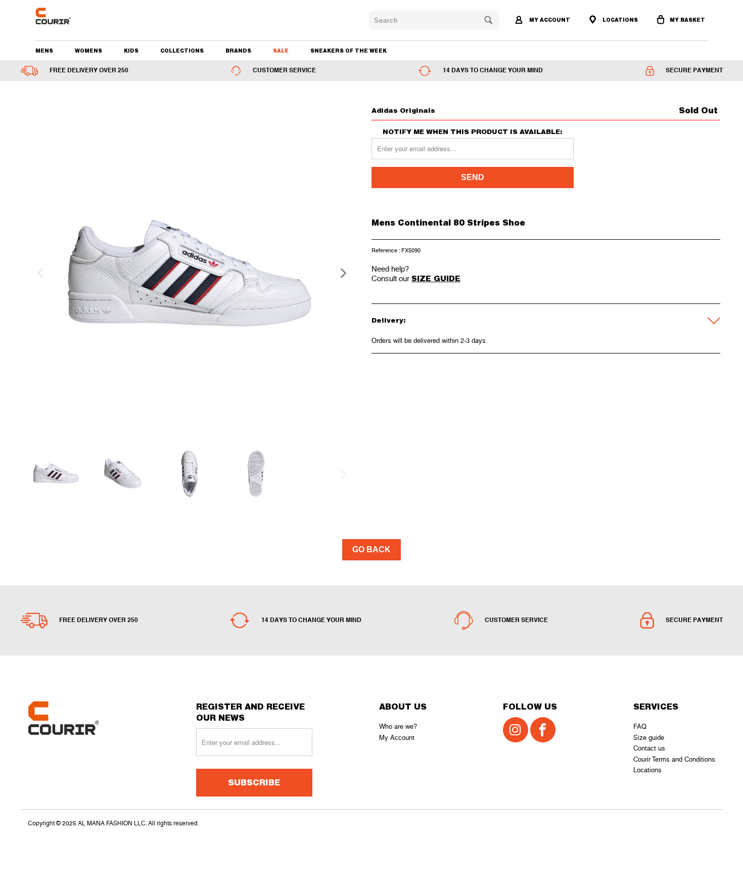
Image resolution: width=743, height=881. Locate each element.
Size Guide (435, 278)
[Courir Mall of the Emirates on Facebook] (542, 729)
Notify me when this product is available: (473, 132)
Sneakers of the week (348, 51)
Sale (281, 51)
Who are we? (398, 726)
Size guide (648, 737)
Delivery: (389, 320)
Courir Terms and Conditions (674, 759)
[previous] (39, 273)
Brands (238, 51)
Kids (131, 51)
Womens (88, 51)
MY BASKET (687, 20)
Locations (647, 770)
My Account (396, 737)
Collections (182, 51)
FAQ (639, 726)
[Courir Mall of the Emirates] (89, 16)
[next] (340, 273)
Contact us (649, 748)
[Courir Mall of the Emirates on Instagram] (515, 729)
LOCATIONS (619, 20)
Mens (44, 51)
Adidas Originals (403, 110)
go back (371, 549)
